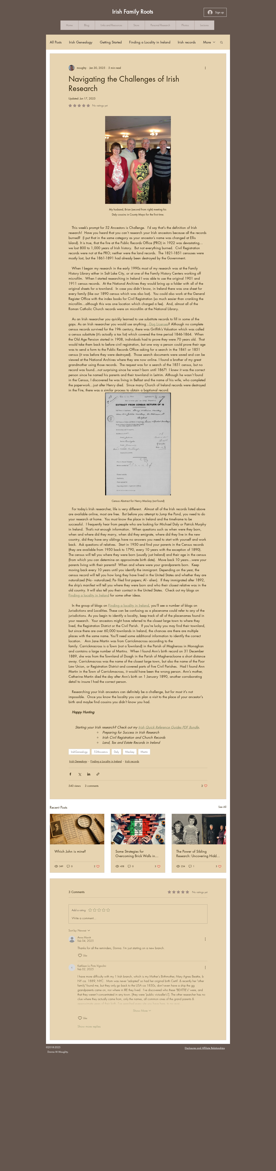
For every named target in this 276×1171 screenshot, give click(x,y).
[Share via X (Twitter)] (79, 774)
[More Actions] (205, 939)
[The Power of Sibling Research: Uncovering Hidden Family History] (199, 829)
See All (222, 807)
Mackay (129, 752)
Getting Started (111, 42)
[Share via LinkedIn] (88, 774)
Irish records (187, 42)
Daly (116, 752)
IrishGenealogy (79, 752)
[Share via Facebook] (70, 774)
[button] (221, 42)
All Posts (56, 42)
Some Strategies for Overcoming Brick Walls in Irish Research (135, 853)
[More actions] (205, 68)
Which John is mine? (70, 851)
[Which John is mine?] (77, 829)
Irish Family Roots (132, 11)
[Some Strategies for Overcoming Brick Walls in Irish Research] (138, 829)
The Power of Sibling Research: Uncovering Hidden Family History (198, 853)
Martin (144, 752)
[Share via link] (98, 774)
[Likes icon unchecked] (80, 955)
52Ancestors (101, 752)
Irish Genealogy (80, 42)
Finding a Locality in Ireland (149, 42)
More (207, 42)
